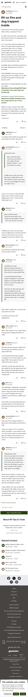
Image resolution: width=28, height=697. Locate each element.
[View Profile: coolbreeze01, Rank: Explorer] (3, 133)
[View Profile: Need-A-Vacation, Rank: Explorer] (3, 246)
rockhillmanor (9, 11)
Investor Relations (15, 670)
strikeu (16, 546)
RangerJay (17, 570)
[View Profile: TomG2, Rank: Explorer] (3, 557)
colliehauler (8, 447)
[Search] (14, 2)
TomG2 (16, 558)
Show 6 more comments (9, 502)
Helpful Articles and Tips (14, 637)
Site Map (14, 601)
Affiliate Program (14, 608)
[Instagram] (11, 582)
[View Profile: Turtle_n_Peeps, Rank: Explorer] (3, 326)
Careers (15, 655)
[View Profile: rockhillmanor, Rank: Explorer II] (3, 12)
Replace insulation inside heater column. (15, 550)
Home (14, 588)
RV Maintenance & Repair (14, 627)
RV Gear (14, 624)
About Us (14, 591)
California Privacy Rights (16, 667)
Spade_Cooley (18, 564)
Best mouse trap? (10, 562)
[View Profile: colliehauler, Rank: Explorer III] (3, 448)
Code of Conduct (14, 604)
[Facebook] (9, 578)
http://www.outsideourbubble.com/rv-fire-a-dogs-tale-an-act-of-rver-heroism (13, 101)
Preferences (7, 694)
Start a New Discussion (14, 513)
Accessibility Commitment (15, 676)
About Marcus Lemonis (14, 617)
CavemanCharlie (10, 147)
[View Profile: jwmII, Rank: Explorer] (3, 383)
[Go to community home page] (8, 2)
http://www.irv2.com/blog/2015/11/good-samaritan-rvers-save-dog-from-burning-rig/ (13, 90)
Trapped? (8, 556)
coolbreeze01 (9, 132)
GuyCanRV (17, 552)
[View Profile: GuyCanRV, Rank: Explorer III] (3, 551)
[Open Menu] (26, 7)
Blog (10, 655)
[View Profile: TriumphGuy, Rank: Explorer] (3, 260)
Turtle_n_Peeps (9, 326)
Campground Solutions (14, 633)
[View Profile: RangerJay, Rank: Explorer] (3, 569)
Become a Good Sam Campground (14, 611)
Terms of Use (15, 673)
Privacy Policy (15, 664)
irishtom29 (8, 208)
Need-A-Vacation (10, 245)
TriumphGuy (9, 259)
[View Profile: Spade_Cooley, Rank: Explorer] (3, 563)
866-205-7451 (15, 647)
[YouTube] (19, 578)
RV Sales (14, 621)
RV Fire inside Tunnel (11, 568)
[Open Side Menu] (2, 2)
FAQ (14, 598)
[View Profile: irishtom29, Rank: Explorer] (3, 209)
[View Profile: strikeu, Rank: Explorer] (3, 545)
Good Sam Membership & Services (14, 630)
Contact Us (14, 594)
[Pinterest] (17, 582)
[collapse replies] (14, 131)
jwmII (7, 382)
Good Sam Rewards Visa (14, 614)
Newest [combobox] (23, 128)
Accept (23, 694)
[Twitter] (14, 578)
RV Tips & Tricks (7, 6)
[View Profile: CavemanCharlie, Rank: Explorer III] (3, 148)
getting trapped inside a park (14, 544)
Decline (16, 694)
